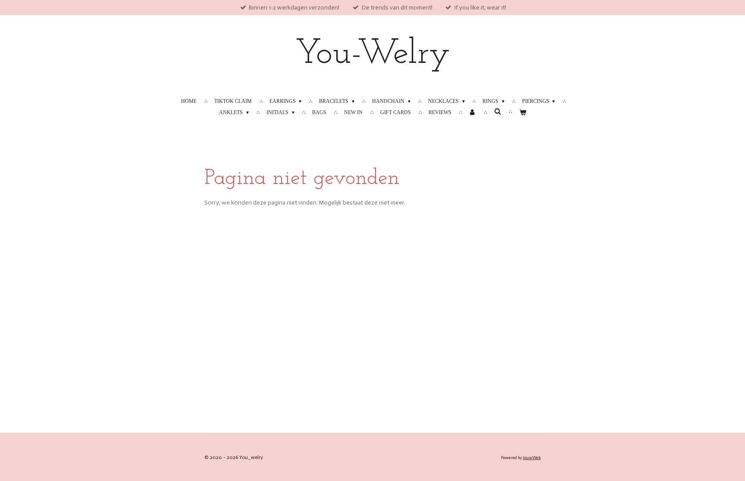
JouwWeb (532, 457)
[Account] (473, 112)
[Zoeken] (497, 112)
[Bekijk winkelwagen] (522, 112)
